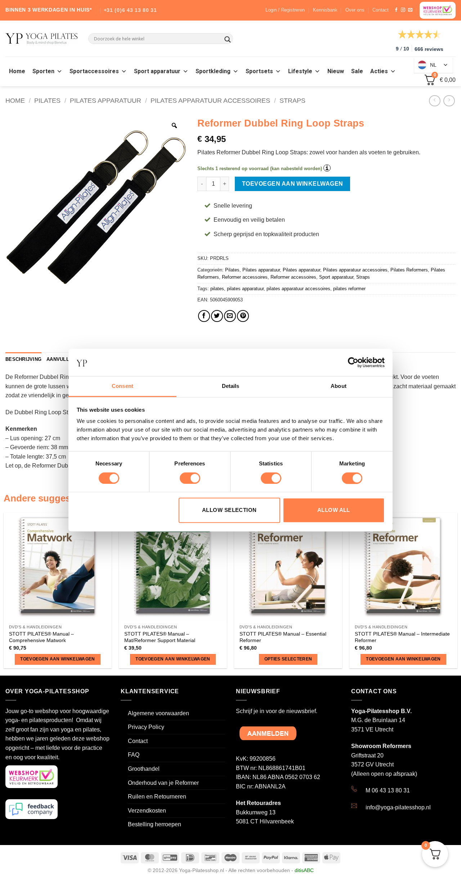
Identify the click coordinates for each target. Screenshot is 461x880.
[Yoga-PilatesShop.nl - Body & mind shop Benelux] (41, 38)
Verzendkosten (147, 811)
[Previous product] (449, 100)
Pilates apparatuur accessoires (210, 100)
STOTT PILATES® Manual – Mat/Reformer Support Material (159, 637)
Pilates (47, 100)
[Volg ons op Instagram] (403, 10)
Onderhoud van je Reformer (163, 783)
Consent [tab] (122, 386)
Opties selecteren (288, 659)
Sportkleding (213, 71)
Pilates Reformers (409, 270)
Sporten (43, 71)
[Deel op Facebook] (204, 316)
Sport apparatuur (157, 71)
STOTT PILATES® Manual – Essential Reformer (283, 637)
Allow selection (229, 510)
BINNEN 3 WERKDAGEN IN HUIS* (48, 10)
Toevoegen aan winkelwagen (292, 184)
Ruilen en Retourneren (157, 796)
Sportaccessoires (94, 71)
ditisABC (304, 870)
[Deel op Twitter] (217, 316)
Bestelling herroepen (154, 824)
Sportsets (259, 71)
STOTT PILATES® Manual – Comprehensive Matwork (41, 637)
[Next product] (434, 100)
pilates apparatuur (245, 288)
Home (17, 71)
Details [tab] (231, 386)
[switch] (190, 478)
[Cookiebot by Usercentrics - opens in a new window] (353, 362)
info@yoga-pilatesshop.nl (398, 807)
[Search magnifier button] (228, 39)
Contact (380, 10)
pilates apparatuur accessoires (298, 288)
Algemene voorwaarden (158, 713)
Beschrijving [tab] (23, 359)
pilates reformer (349, 288)
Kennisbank (325, 10)
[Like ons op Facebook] (396, 10)
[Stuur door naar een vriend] (230, 316)
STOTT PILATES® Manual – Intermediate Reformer (402, 637)
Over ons (354, 10)
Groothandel (144, 769)
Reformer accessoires (245, 277)
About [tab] (338, 386)
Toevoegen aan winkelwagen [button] (57, 659)
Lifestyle (300, 71)
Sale (357, 71)
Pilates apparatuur (105, 100)
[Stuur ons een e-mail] (410, 10)
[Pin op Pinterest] (243, 316)
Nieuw (335, 71)
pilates (217, 288)
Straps (292, 100)
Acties (379, 71)
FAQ (133, 755)
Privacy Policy (146, 727)
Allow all (333, 510)
